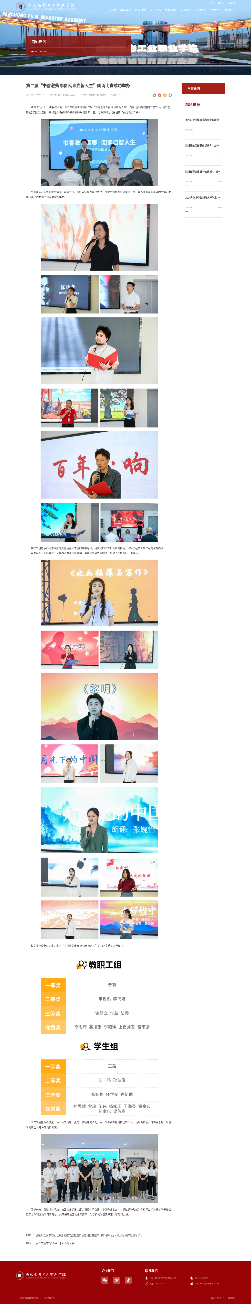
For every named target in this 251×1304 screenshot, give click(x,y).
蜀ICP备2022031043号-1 (29, 1298)
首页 (113, 10)
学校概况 (125, 10)
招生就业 (200, 10)
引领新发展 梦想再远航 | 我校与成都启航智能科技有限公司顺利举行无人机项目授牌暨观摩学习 (84, 1235)
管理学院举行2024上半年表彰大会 (50, 1243)
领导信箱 (220, 3)
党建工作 (155, 10)
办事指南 (231, 3)
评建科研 (185, 10)
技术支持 (231, 1298)
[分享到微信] (154, 95)
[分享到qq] (170, 95)
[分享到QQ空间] (165, 95)
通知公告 (229, 10)
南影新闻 (170, 10)
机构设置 (140, 10)
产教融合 (214, 10)
